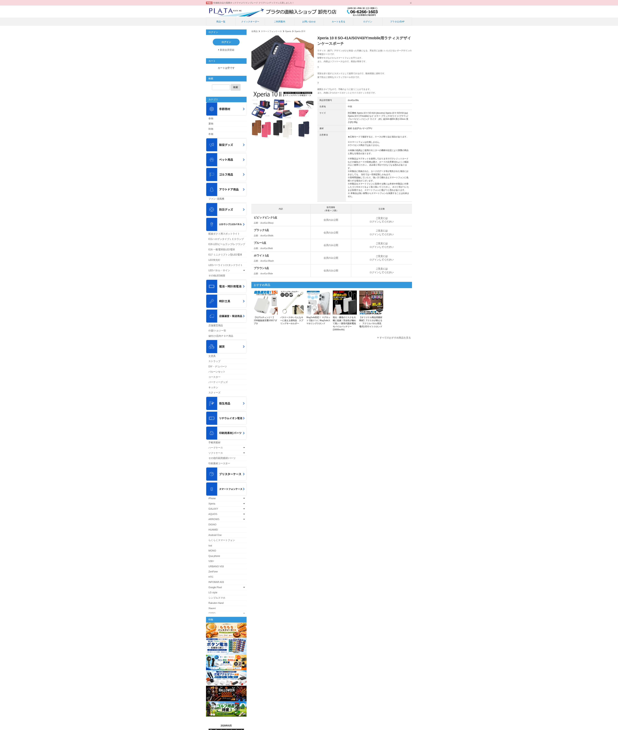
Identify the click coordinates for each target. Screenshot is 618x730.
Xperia (288, 31)
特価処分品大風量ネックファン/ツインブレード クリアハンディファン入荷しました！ (253, 3)
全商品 (254, 31)
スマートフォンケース (271, 31)
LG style (212, 592)
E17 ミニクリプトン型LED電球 (225, 254)
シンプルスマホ (216, 597)
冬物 (210, 134)
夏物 (210, 123)
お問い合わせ (309, 21)
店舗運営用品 (215, 325)
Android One (215, 535)
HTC (210, 576)
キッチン (213, 387)
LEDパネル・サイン (219, 270)
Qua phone (214, 556)
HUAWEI (213, 529)
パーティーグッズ (218, 382)
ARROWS (213, 519)
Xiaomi (212, 608)
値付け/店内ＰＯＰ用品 (220, 335)
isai (210, 545)
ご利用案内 (279, 21)
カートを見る (338, 21)
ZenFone (213, 571)
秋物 (210, 128)
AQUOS (212, 514)
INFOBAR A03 (216, 582)
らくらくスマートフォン (221, 540)
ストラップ (214, 361)
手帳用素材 (214, 442)
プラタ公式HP (397, 21)
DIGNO (212, 524)
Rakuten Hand (216, 603)
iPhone (212, 498)
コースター (214, 377)
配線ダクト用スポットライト (224, 233)
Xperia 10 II (300, 31)
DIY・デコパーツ (217, 366)
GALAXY (213, 508)
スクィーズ (214, 392)
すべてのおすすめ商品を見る (395, 337)
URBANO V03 (216, 566)
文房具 (212, 356)
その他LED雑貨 (216, 275)
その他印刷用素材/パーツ (222, 458)
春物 (210, 118)
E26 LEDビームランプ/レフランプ (226, 244)
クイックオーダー (250, 21)
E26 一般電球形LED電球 (221, 249)
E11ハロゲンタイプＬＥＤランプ (226, 239)
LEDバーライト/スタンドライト (225, 265)
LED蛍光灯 (214, 260)
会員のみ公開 (331, 219)
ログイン (367, 21)
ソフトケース (215, 453)
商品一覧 (220, 21)
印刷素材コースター (219, 463)
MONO (212, 550)
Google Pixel (215, 587)
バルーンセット (216, 371)
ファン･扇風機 (216, 198)
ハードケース (215, 447)
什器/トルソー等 (217, 330)
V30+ (211, 561)
